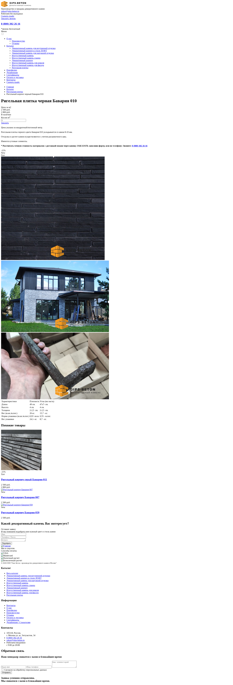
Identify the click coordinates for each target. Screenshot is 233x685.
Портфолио (11, 70)
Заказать (5, 123)
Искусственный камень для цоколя (28, 63)
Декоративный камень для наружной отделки (33, 53)
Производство (18, 41)
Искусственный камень (23, 55)
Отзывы (15, 43)
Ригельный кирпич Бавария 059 (20, 512)
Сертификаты (12, 75)
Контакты (11, 80)
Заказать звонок (8, 18)
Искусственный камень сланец (26, 58)
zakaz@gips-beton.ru (10, 11)
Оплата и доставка (15, 77)
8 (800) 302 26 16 (10, 23)
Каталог (10, 46)
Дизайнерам (12, 72)
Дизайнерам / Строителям (18, 622)
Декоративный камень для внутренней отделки (34, 48)
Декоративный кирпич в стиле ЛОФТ (29, 51)
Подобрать (6, 543)
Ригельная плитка (20, 68)
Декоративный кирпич (22, 60)
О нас (9, 38)
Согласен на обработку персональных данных (25, 670)
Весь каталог (12, 573)
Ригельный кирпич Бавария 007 (20, 497)
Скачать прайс (7, 16)
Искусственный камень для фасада (28, 65)
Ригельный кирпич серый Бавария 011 (24, 479)
